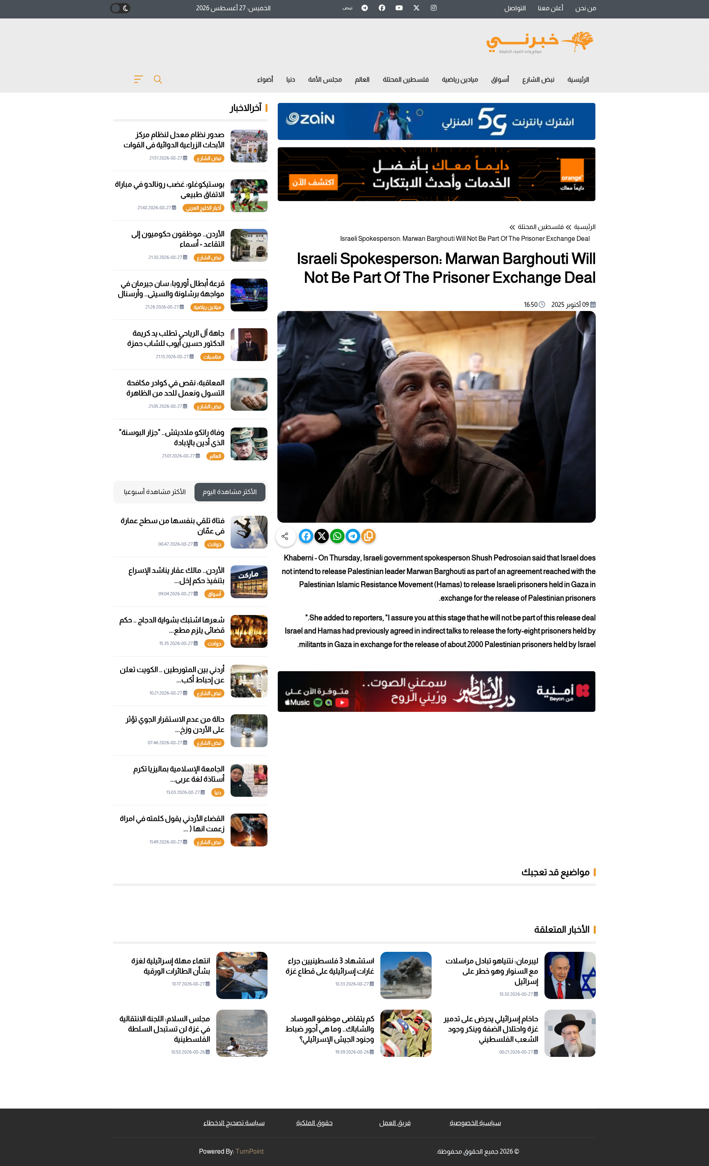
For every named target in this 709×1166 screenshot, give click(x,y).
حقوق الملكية (314, 1122)
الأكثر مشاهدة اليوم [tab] (230, 491)
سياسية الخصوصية (475, 1122)
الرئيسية (578, 79)
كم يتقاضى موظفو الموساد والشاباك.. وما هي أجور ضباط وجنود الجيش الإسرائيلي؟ (329, 1029)
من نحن (585, 8)
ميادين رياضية (460, 79)
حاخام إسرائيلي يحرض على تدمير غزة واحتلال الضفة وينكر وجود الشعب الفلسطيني (491, 1029)
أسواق (500, 79)
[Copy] (368, 536)
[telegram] (353, 536)
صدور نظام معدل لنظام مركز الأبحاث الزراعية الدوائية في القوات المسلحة (174, 144)
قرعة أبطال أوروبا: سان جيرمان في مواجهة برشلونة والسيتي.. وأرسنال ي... (171, 293)
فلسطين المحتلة (406, 79)
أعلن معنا (550, 8)
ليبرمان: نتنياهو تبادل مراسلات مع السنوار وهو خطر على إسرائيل (492, 971)
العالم (362, 79)
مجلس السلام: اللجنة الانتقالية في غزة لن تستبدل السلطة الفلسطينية (164, 1029)
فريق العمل (395, 1122)
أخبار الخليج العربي (203, 208)
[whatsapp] (337, 536)
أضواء (265, 79)
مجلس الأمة (325, 79)
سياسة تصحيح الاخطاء (234, 1122)
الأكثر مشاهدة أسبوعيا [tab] (155, 491)
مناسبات (212, 357)
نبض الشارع (538, 79)
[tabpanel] (190, 681)
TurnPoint (250, 1151)
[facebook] (306, 536)
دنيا (290, 79)
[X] (322, 536)
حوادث (214, 544)
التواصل (515, 8)
